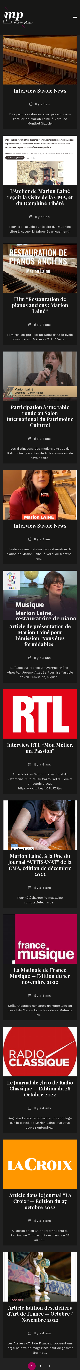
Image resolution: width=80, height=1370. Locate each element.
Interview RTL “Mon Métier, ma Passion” (40, 747)
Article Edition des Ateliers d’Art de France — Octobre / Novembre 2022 (40, 1313)
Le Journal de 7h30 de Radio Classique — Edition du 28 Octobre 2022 (40, 1088)
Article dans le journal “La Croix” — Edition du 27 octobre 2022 (40, 1201)
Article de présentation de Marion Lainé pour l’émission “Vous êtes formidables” (40, 635)
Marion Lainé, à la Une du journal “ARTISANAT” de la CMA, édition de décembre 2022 (40, 865)
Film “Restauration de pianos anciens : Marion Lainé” (40, 305)
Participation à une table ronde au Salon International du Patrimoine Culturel (40, 416)
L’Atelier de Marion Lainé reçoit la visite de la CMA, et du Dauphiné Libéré (40, 197)
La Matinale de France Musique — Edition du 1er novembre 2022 (40, 976)
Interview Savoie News (40, 90)
